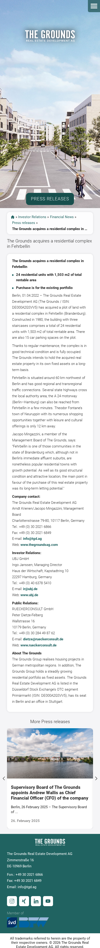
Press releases (23, 223)
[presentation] (4, 778)
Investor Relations (32, 217)
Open (94, 6)
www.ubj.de (29, 595)
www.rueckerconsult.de (38, 645)
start (12, 217)
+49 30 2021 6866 (29, 874)
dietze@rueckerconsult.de (43, 639)
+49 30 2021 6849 (27, 881)
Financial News (62, 217)
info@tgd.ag (32, 539)
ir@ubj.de (30, 589)
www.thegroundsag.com (39, 545)
